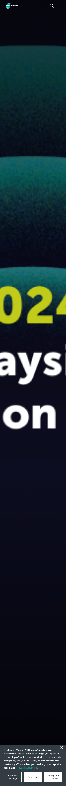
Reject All (33, 777)
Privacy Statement (27, 767)
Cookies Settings (12, 777)
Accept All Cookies (53, 777)
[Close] (62, 747)
